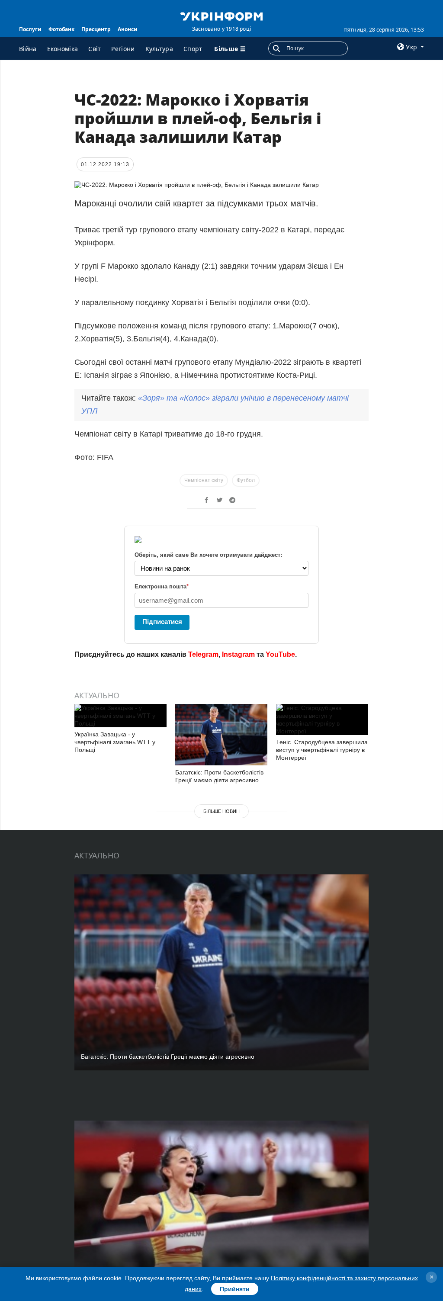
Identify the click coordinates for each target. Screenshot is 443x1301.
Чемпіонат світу (203, 480)
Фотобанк (61, 29)
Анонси (128, 29)
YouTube (280, 654)
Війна (28, 49)
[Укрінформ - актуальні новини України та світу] (221, 15)
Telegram (203, 654)
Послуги (30, 29)
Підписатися (162, 621)
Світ (94, 49)
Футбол (246, 480)
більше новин (221, 811)
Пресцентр (96, 29)
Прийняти (235, 1288)
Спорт (192, 49)
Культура (159, 49)
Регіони (123, 49)
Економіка (62, 49)
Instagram (238, 654)
